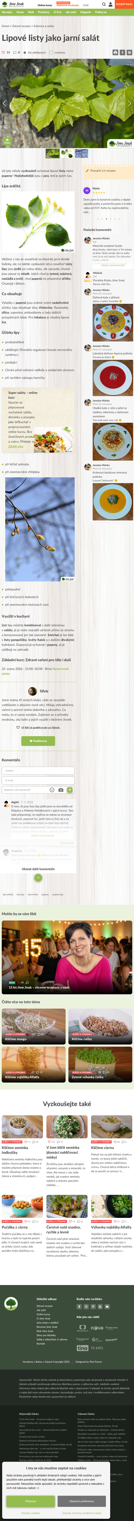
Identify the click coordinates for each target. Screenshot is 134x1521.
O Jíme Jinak (43, 1318)
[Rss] (100, 1306)
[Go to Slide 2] (67, 153)
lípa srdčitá (8, 894)
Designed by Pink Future (89, 1362)
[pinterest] (129, 52)
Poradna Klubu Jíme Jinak (109, 280)
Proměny (44, 12)
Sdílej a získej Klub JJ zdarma (52, 1339)
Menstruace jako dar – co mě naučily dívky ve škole (42, 1449)
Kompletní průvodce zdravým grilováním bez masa (101, 1446)
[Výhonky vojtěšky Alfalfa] (111, 1206)
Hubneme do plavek (68, 5)
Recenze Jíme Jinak (47, 1327)
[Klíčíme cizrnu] (111, 1126)
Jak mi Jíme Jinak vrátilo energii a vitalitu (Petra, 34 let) (102, 1442)
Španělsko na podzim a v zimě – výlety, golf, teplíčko (102, 1434)
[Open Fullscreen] (129, 63)
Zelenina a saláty (44, 26)
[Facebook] (79, 1306)
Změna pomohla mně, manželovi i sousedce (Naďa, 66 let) (45, 1445)
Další (85, 5)
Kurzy (20, 12)
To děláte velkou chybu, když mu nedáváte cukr (99, 1438)
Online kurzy (43, 1314)
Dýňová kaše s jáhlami (106, 297)
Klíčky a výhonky (12, 1142)
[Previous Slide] (4, 103)
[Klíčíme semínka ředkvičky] (22, 1126)
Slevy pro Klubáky (46, 1335)
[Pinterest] (93, 1306)
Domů (5, 26)
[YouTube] (107, 1306)
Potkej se (101, 12)
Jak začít (71, 12)
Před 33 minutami (102, 469)
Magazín (85, 12)
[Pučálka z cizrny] (22, 1206)
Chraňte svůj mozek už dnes (32, 1437)
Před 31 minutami (102, 349)
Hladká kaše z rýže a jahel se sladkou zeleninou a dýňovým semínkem (110, 412)
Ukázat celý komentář (42, 836)
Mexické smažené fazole (107, 246)
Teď (94, 242)
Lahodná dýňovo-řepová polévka (112, 353)
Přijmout (30, 1501)
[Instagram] (86, 1306)
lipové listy (33, 894)
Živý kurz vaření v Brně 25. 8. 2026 (35, 1460)
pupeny (45, 894)
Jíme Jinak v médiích (48, 1323)
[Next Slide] (129, 103)
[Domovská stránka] (12, 4)
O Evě (57, 12)
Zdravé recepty (21, 26)
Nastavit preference (82, 1501)
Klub (31, 12)
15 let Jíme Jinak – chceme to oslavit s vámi (39, 1419)
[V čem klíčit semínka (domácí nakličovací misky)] (67, 1126)
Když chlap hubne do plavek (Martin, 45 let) (98, 1426)
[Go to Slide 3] (82, 153)
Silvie (44, 691)
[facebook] (122, 52)
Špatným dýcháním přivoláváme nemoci (37, 1441)
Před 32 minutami (102, 404)
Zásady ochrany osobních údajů (81, 1513)
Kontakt (41, 1344)
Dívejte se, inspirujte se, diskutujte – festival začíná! (101, 1430)
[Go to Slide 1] (53, 153)
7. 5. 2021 (27, 802)
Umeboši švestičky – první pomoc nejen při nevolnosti (102, 1456)
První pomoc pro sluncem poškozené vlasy (38, 1456)
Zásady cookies (30, 1513)
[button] (67, 103)
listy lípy (20, 894)
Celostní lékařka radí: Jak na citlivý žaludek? (39, 1452)
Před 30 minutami (102, 293)
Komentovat (67, 843)
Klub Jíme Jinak (45, 1331)
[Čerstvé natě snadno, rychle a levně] (67, 1206)
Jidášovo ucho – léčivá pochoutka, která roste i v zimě (102, 1460)
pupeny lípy (58, 894)
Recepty (7, 12)
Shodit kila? (124, 4)
